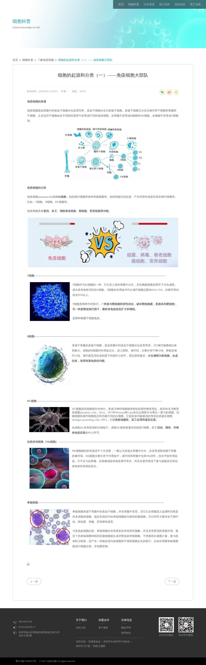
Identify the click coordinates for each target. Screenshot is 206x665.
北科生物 (81, 641)
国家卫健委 (99, 646)
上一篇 (34, 581)
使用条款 (126, 632)
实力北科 (164, 4)
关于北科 (195, 4)
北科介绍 (81, 627)
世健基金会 (94, 641)
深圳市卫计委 (83, 646)
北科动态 (179, 4)
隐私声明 (126, 627)
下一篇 (172, 581)
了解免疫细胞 (46, 59)
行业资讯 (149, 4)
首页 (121, 4)
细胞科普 (133, 4)
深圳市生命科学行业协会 (116, 641)
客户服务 (103, 627)
